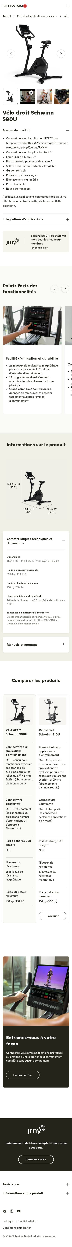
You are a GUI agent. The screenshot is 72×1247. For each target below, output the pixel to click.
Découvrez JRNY (36, 1159)
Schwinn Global (22, 1236)
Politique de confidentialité (20, 1221)
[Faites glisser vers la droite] (61, 53)
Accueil (7, 16)
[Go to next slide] (65, 289)
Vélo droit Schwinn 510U (49, 732)
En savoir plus (39, 247)
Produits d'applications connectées (37, 16)
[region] (36, 810)
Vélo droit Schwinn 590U (16, 732)
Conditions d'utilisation (17, 1227)
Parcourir (52, 916)
